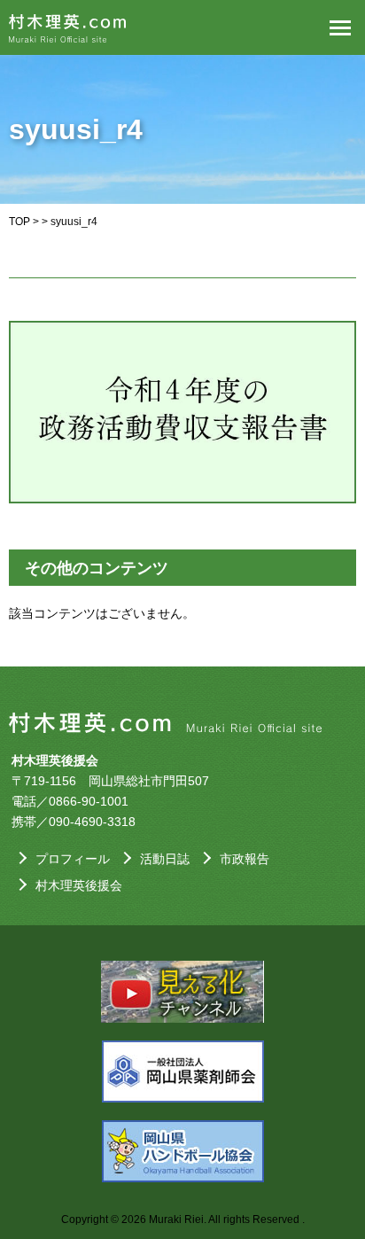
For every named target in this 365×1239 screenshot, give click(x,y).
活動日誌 (165, 859)
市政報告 (244, 859)
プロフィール (72, 859)
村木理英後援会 (78, 885)
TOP (19, 221)
